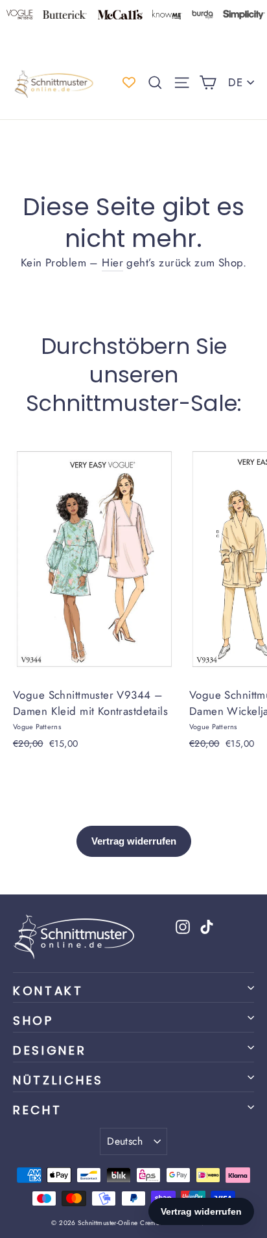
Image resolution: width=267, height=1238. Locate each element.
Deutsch (125, 1141)
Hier (112, 262)
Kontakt (48, 991)
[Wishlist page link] (128, 82)
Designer (50, 1050)
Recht (37, 1110)
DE (235, 82)
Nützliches (58, 1080)
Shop (33, 1020)
